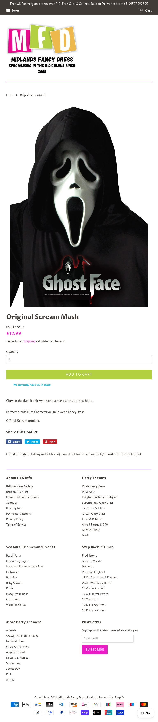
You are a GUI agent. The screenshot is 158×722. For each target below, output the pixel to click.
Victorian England (93, 572)
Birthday (11, 577)
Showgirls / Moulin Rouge (22, 636)
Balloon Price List (17, 492)
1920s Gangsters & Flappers (100, 577)
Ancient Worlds (91, 561)
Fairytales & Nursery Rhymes (100, 497)
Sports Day (13, 668)
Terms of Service (16, 524)
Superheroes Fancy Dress (97, 503)
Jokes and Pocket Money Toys (24, 566)
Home (9, 95)
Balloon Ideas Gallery (19, 486)
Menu (15, 10)
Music (85, 535)
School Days (13, 663)
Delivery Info (14, 508)
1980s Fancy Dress (94, 605)
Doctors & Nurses (17, 657)
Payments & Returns (19, 513)
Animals (11, 630)
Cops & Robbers (92, 519)
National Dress (15, 641)
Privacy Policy (15, 519)
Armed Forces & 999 (95, 524)
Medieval (87, 566)
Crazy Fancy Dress (17, 647)
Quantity (12, 352)
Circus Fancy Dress (93, 513)
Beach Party (13, 555)
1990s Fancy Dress (94, 610)
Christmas (12, 599)
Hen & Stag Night (17, 561)
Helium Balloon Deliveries (22, 497)
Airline (10, 679)
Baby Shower (14, 583)
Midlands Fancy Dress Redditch (78, 697)
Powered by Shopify (111, 697)
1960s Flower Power (95, 594)
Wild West (88, 492)
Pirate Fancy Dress (93, 486)
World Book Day (16, 605)
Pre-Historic (89, 555)
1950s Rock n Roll (93, 588)
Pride (9, 588)
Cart (148, 11)
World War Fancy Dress (96, 583)
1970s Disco (90, 599)
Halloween (12, 572)
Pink (9, 674)
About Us (12, 503)
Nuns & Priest (91, 530)
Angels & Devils (16, 652)
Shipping (29, 341)
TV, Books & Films (93, 508)
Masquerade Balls (17, 594)
